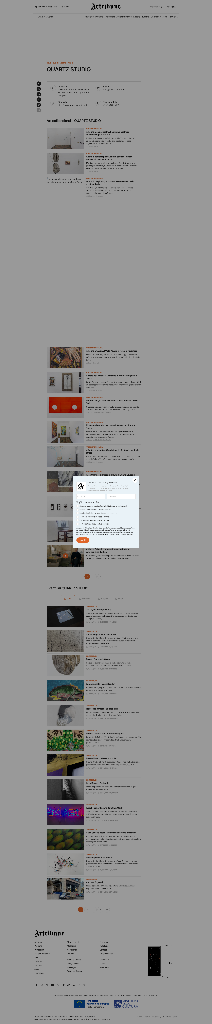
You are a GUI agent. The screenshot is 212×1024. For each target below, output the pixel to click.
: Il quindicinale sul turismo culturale (94, 520)
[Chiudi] (134, 480)
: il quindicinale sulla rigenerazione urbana (98, 513)
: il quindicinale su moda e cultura (94, 517)
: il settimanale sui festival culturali (94, 524)
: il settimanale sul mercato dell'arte (96, 509)
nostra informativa (110, 530)
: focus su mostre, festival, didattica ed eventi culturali (103, 506)
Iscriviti (82, 540)
